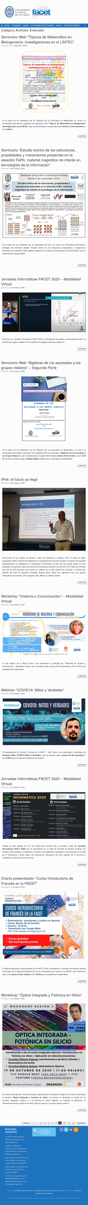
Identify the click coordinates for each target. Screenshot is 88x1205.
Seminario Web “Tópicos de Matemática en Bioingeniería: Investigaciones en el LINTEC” (37, 39)
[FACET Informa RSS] (76, 1130)
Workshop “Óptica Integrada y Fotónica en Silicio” (41, 994)
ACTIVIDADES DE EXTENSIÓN (42, 25)
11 (69, 1123)
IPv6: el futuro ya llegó (19, 479)
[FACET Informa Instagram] (71, 1130)
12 (73, 1123)
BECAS (26, 25)
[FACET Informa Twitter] (66, 1130)
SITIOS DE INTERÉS (71, 25)
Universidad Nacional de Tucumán (52, 1190)
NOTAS (59, 25)
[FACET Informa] (28, 11)
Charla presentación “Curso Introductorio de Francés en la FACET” (37, 880)
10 (64, 1123)
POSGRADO (16, 25)
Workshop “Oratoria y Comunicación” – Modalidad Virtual (42, 598)
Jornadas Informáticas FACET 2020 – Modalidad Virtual (41, 281)
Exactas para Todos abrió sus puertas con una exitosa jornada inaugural (16, 1169)
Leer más (82, 136)
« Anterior (26, 1123)
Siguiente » (81, 1123)
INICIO (7, 25)
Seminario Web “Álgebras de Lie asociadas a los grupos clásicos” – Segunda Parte (41, 365)
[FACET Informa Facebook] (61, 1130)
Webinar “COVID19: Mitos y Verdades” (32, 689)
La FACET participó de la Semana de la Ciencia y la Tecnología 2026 (14, 1139)
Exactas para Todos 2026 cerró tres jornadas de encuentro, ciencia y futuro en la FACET (17, 1160)
